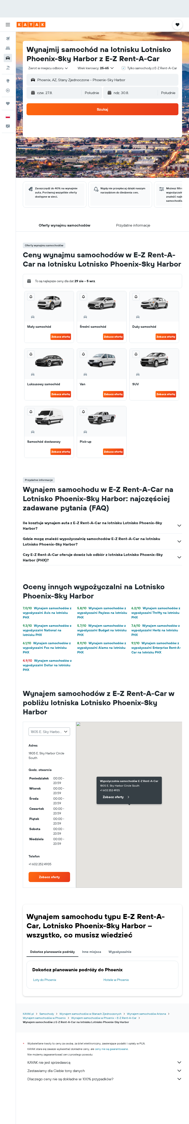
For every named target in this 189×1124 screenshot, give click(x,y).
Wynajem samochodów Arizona (146, 1013)
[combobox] (48, 68)
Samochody (46, 1013)
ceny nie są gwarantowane (111, 1049)
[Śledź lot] (8, 90)
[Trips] (8, 103)
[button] (8, 25)
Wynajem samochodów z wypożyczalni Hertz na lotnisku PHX (155, 630)
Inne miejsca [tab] (91, 952)
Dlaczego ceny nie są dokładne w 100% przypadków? (70, 1079)
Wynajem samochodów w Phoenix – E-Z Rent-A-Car (103, 1018)
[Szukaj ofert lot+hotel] (8, 67)
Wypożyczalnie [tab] (120, 952)
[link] (49, 877)
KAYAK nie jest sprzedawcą (48, 1062)
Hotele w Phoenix (116, 980)
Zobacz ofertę (60, 336)
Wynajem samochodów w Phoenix (44, 1018)
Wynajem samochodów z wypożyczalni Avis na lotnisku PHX (47, 612)
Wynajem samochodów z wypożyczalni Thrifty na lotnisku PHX (155, 612)
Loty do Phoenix (44, 980)
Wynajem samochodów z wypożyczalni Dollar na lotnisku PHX (47, 665)
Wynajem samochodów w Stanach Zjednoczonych (90, 1013)
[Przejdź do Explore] (8, 80)
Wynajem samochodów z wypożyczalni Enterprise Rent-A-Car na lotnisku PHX (156, 647)
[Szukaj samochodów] (8, 58)
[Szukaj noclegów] (8, 48)
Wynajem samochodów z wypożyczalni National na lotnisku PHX (47, 630)
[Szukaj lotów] (8, 38)
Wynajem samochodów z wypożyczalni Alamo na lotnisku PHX (101, 647)
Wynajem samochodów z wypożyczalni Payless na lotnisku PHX (102, 612)
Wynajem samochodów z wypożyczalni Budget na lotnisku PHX (102, 630)
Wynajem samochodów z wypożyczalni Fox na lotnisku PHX (47, 647)
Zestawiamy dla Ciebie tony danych (56, 1070)
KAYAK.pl (28, 1013)
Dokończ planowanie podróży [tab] (52, 952)
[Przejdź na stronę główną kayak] (31, 24)
